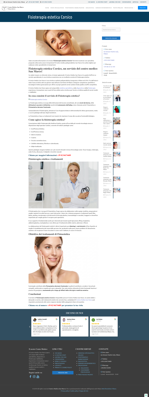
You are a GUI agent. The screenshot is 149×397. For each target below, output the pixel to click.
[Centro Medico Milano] (14, 8)
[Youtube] (37, 376)
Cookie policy (74, 391)
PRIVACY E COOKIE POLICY (63, 367)
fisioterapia (91, 88)
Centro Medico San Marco (84, 300)
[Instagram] (34, 376)
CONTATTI (143, 2)
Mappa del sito (83, 391)
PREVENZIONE (82, 365)
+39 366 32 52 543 (109, 66)
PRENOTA (143, 8)
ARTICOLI (135, 2)
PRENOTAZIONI (60, 363)
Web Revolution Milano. (109, 388)
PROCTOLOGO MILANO (85, 374)
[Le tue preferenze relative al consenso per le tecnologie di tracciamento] (146, 395)
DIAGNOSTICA (82, 361)
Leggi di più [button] (36, 334)
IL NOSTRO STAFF (102, 2)
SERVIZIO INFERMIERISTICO (86, 363)
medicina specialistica (66, 88)
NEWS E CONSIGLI (60, 361)
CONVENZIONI (126, 2)
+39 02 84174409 (33, 2)
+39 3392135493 (46, 2)
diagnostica (80, 88)
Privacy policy (65, 391)
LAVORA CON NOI (114, 2)
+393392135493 (106, 368)
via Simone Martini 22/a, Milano (110, 355)
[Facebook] (30, 376)
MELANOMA (85, 368)
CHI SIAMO (91, 2)
